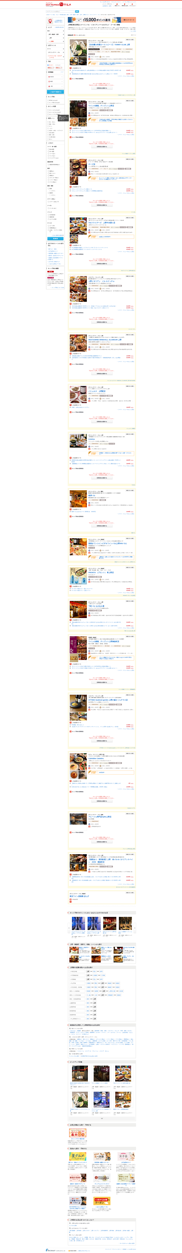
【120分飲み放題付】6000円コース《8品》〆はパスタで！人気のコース (90, 308)
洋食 (105, 1030)
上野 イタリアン (95, 1230)
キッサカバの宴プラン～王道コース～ (81, 590)
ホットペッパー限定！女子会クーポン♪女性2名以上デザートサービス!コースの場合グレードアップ (115, 178)
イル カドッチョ (131, 329)
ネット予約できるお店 (54, 102)
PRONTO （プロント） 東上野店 (101, 572)
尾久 (94, 971)
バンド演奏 (127, 1042)
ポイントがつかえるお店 (55, 112)
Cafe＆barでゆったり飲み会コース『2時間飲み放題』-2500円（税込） (90, 787)
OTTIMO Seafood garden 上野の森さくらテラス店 (108, 700)
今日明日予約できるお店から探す (89, 1056)
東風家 (73, 1239)
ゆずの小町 (116, 1239)
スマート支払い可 (54, 201)
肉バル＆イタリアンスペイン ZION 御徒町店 (125, 887)
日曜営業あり (53, 228)
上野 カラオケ (86, 1230)
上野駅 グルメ (86, 14)
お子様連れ (92, 1044)
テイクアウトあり (54, 158)
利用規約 (124, 1249)
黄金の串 (78, 1239)
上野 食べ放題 (126, 1230)
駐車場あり (128, 1044)
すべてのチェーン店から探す (127, 1243)
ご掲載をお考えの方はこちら (84, 1250)
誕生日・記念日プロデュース (56, 255)
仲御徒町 (110, 995)
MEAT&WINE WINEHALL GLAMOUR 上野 (105, 340)
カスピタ (91, 1239)
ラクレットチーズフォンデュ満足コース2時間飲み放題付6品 (87, 191)
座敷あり (52, 175)
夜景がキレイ (100, 1042)
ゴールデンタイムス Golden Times (104, 1237)
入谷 (96, 995)
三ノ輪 (88, 995)
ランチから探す (73, 1225)
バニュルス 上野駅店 (97, 391)
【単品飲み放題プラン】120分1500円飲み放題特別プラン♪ (87, 356)
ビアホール (126, 29)
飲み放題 (52, 149)
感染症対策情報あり (55, 164)
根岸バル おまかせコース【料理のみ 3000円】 (84, 511)
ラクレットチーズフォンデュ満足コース (82, 189)
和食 (102, 1030)
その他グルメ (85, 1034)
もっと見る (133, 31)
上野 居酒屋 (72, 1230)
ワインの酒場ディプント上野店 (128, 153)
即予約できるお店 (53, 100)
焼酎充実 (52, 217)
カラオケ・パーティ (101, 1032)
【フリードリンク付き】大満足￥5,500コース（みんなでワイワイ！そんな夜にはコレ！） (95, 132)
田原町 (88, 991)
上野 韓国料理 (104, 1230)
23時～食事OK (83, 1042)
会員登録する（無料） (107, 5)
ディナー (51, 65)
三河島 (103, 975)
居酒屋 (79, 1030)
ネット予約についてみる (58, 287)
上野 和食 (111, 1230)
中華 (121, 1030)
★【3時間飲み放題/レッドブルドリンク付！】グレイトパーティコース (90, 247)
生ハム (107, 1051)
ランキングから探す (74, 1056)
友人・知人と (52, 122)
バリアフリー (114, 1044)
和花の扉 (122, 1239)
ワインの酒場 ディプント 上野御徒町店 (127, 689)
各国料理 (92, 1032)
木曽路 (86, 1237)
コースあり (52, 153)
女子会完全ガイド (53, 251)
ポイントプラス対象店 (54, 114)
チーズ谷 (91, 164)
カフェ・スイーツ (76, 1034)
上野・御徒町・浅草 (74, 14)
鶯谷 (96, 983)
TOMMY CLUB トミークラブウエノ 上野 (126, 95)
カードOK (52, 225)
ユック (81, 1237)
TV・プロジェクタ (109, 1042)
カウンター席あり (54, 177)
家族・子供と (52, 124)
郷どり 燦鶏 (85, 1239)
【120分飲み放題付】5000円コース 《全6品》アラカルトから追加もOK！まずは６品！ (94, 306)
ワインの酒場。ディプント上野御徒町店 (103, 641)
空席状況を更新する (102, 88)
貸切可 (78, 1044)
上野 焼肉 (78, 1230)
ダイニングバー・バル (95, 14)
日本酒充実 (52, 214)
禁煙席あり (127, 1039)
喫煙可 (51, 193)
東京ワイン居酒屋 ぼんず (79, 896)
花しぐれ (91, 1237)
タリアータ (88, 1051)
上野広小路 (112, 991)
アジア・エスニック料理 (82, 1032)
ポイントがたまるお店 (54, 110)
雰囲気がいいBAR (106, 956)
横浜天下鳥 (98, 1239)
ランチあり (52, 156)
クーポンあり (53, 208)
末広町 (121, 991)
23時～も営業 (75, 1042)
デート (50, 126)
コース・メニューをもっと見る (126, 76)
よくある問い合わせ (105, 1)
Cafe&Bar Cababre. (96, 758)
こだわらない (72, 1030)
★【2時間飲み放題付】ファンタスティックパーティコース (87, 249)
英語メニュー (84, 1044)
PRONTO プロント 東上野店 (129, 595)
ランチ (58, 65)
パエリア (101, 1051)
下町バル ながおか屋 (96, 606)
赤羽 (101, 971)
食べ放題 (52, 151)
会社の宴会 (51, 132)
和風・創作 (133, 29)
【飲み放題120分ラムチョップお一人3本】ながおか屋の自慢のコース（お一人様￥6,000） (95, 625)
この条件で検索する (55, 92)
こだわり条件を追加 (57, 235)
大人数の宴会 (52, 137)
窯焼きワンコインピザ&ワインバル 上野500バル (125, 561)
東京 (68, 14)
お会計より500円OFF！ (105, 236)
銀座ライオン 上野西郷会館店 (120, 1109)
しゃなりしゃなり (118, 1237)
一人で (50, 128)
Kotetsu (91, 439)
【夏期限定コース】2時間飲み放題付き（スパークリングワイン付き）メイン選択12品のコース (96, 463)
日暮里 (95, 975)
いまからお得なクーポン (55, 264)
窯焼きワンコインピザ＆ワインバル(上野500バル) (107, 543)
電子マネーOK (116, 1041)
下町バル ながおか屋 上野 (129, 630)
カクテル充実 (53, 219)
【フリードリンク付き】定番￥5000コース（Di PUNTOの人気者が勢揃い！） (91, 130)
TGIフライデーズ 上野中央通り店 (101, 223)
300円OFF (101, 772)
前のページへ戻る (51, 14)
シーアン (127, 1237)
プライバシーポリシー (117, 1249)
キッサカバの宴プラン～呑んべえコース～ (82, 588)
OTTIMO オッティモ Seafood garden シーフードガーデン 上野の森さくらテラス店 (117, 747)
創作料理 (97, 1030)
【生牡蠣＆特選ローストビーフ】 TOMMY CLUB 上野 (109, 45)
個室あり (52, 171)
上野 (81, 14)
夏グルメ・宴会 (52, 249)
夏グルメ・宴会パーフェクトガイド (78, 1162)
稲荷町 (96, 991)
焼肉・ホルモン (128, 1030)
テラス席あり (53, 182)
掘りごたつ (52, 173)
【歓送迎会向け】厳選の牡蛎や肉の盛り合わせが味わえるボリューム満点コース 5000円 (94, 74)
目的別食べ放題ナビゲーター (56, 253)
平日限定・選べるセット (78, 725)
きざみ (104, 1239)
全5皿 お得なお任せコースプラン (80, 407)
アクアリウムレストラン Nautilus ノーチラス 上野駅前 (78, 933)
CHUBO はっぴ (80, 1240)
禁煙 (51, 188)
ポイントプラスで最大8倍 (77, 1139)
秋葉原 (117, 983)
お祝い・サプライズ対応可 (56, 230)
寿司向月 (109, 1239)
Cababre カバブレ (131, 808)
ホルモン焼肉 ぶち (73, 1237)
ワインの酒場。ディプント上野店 (101, 106)
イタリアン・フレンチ (113, 1030)
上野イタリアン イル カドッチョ (101, 281)
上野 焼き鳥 (118, 1230)
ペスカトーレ (80, 1051)
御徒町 (110, 983)
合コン (50, 139)
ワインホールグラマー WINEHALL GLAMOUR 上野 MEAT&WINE (121, 380)
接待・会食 (51, 134)
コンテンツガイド (116, 1)
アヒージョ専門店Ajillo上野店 (99, 817)
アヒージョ (95, 1051)
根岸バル (91, 495)
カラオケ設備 (119, 1042)
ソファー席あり (54, 180)
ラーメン (119, 1032)
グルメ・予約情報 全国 (61, 14)
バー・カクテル (111, 1032)
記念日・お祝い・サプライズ (56, 130)
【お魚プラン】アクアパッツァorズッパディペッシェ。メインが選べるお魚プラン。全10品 (95, 726)
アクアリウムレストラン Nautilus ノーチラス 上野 (94, 932)
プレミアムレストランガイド (102, 1184)
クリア (62, 72)
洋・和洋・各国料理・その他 (116, 29)
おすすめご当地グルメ (54, 261)
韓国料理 (72, 1032)
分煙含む (53, 190)
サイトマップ (108, 1249)
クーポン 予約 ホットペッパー (129, 1)
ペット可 (121, 1044)
